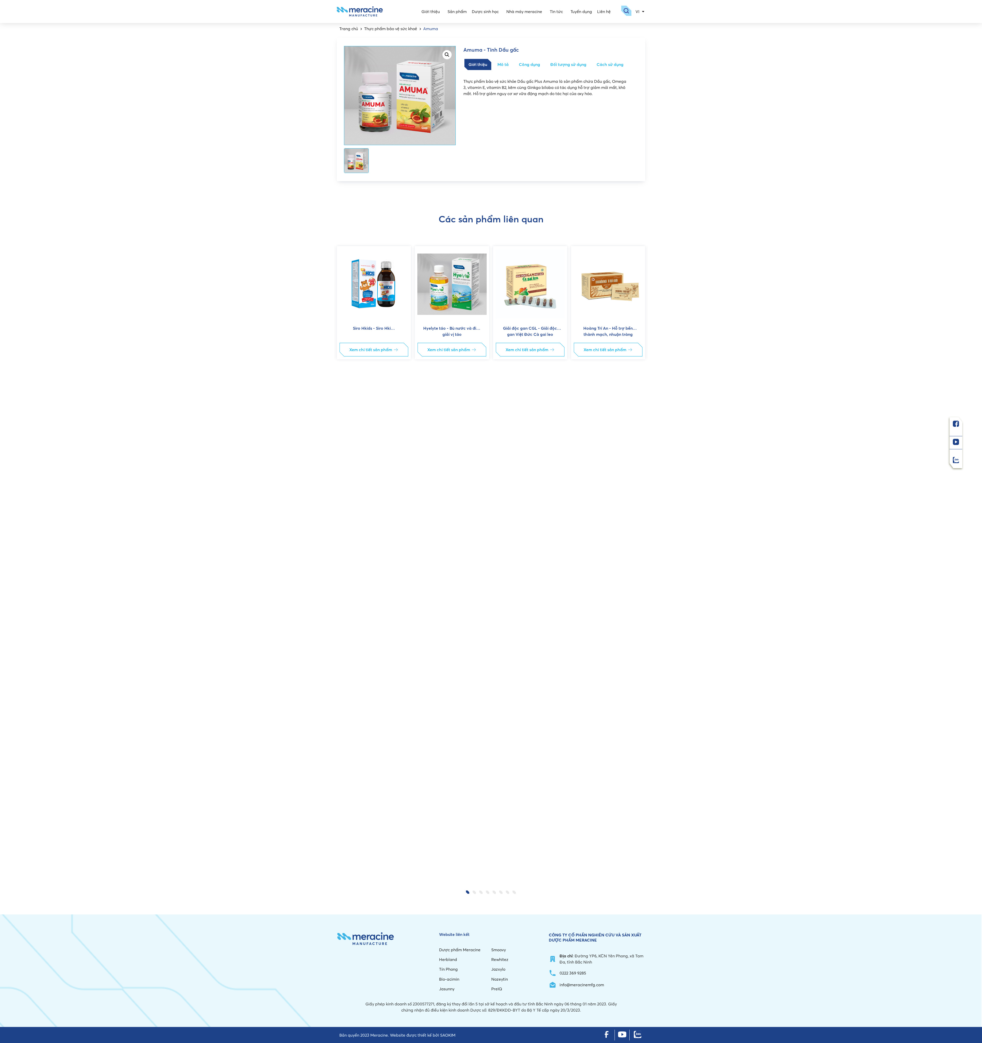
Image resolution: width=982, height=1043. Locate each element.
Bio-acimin (449, 979)
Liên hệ (604, 11)
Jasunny (446, 988)
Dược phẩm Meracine (460, 949)
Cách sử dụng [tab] (610, 64)
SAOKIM (447, 1035)
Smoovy (498, 949)
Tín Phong (448, 969)
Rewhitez (499, 959)
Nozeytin (499, 979)
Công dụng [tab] (529, 64)
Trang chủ (348, 28)
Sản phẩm (457, 11)
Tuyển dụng (581, 11)
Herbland (448, 959)
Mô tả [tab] (503, 64)
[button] (345, 563)
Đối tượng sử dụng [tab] (568, 64)
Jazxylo (498, 969)
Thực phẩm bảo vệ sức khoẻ (390, 28)
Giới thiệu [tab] (477, 64)
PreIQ (496, 988)
